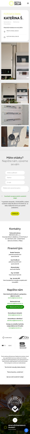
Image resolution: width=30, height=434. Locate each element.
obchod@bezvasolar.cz (15, 298)
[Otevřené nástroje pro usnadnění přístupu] (26, 430)
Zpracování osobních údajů (15, 377)
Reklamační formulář (16, 307)
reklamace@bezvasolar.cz (15, 303)
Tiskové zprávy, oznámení (15, 372)
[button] (28, 3)
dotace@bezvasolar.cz (15, 315)
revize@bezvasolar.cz (15, 328)
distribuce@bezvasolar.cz (15, 320)
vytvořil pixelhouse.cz (15, 415)
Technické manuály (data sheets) (15, 367)
